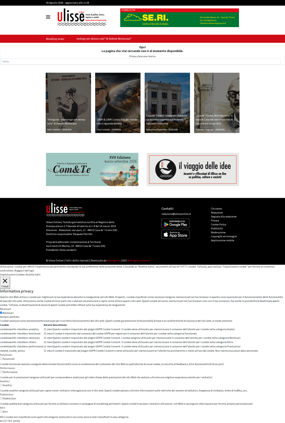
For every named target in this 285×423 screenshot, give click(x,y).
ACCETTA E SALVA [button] (10, 421)
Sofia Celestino (54, 129)
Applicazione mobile (222, 240)
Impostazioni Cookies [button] (12, 274)
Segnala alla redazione (224, 216)
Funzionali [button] (6, 355)
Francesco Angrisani (205, 129)
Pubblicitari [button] (6, 394)
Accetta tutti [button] (33, 274)
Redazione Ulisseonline (156, 129)
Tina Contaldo (103, 129)
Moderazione (218, 232)
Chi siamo (216, 209)
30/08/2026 (66, 129)
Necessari (8, 313)
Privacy (215, 220)
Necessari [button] (5, 309)
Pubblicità (217, 228)
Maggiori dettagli (24, 270)
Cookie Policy (218, 224)
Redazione (217, 212)
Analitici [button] (4, 381)
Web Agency (113, 260)
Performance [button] (7, 368)
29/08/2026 (173, 129)
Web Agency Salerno (138, 260)
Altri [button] (2, 408)
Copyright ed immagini (224, 236)
